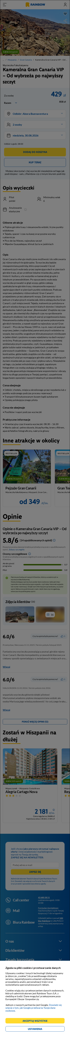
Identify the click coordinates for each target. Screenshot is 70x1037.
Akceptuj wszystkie (36, 1021)
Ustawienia (41, 1029)
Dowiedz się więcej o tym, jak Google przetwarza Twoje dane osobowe (33, 1007)
